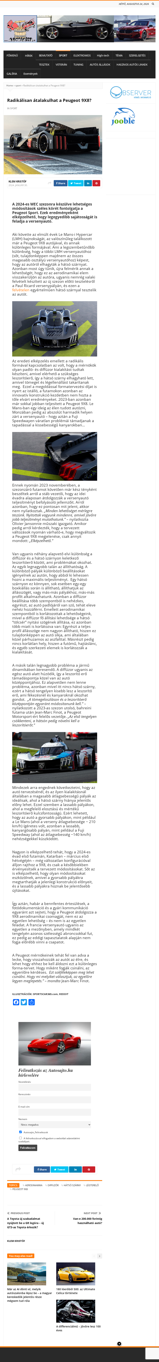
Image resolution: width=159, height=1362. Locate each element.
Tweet (77, 183)
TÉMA (119, 55)
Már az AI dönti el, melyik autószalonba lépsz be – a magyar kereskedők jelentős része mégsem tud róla (29, 1295)
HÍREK (29, 55)
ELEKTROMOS (82, 55)
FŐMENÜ (12, 55)
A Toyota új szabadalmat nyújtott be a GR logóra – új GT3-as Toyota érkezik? (25, 1223)
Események (30, 73)
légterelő (92, 1185)
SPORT (63, 55)
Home (9, 85)
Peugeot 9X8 (20, 1189)
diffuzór (53, 1185)
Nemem (22, 1119)
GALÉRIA (12, 73)
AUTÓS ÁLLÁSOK (100, 64)
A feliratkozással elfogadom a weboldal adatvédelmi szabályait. (49, 1140)
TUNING (78, 64)
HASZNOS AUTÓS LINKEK (132, 64)
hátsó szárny (72, 1185)
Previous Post (20, 1213)
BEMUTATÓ (46, 55)
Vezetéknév (24, 1081)
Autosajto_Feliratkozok (35, 1132)
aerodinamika (33, 1185)
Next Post (91, 1213)
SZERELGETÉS (137, 55)
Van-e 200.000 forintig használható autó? (87, 1221)
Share (61, 183)
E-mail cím (24, 1106)
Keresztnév (24, 1094)
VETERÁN (61, 64)
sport (18, 85)
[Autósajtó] (79, 28)
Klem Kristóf (18, 181)
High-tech (103, 55)
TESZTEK (44, 64)
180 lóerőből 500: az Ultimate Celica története (75, 1291)
